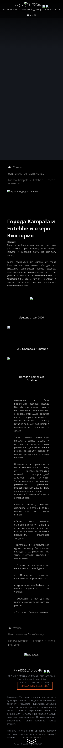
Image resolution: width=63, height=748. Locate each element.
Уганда (17, 167)
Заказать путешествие (34, 685)
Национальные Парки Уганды (26, 173)
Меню (33, 15)
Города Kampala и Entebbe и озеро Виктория (31, 180)
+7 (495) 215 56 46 (28, 5)
